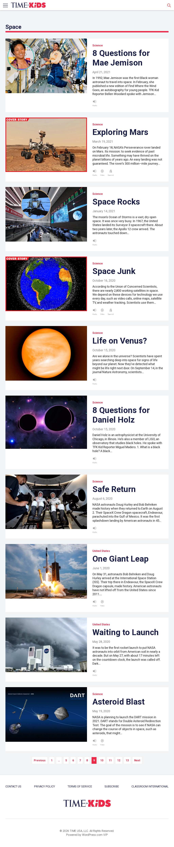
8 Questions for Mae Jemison (121, 57)
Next (137, 760)
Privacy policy (44, 786)
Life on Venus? (119, 341)
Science (97, 45)
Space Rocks (116, 202)
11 (110, 760)
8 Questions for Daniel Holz (121, 414)
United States (101, 551)
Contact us (13, 786)
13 (127, 760)
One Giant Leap (120, 559)
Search (169, 5)
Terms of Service (80, 786)
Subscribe (112, 786)
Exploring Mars (120, 132)
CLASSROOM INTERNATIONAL (150, 786)
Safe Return (114, 489)
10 (101, 760)
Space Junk (113, 271)
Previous (40, 760)
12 (118, 760)
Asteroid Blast (118, 702)
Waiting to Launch (125, 632)
